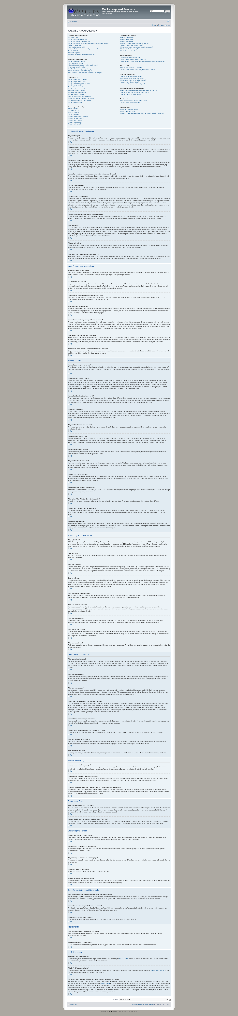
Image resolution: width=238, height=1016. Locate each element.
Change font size (168, 21)
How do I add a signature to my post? (79, 83)
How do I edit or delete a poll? (76, 89)
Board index (73, 21)
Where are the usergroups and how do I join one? (135, 43)
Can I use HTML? (73, 110)
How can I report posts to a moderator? (79, 96)
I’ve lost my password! (74, 45)
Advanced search (165, 13)
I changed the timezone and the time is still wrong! (83, 65)
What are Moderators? (127, 39)
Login (168, 25)
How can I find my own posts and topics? (132, 84)
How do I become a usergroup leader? (131, 45)
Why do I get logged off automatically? (79, 41)
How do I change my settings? (77, 61)
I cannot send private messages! (130, 57)
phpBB (111, 1011)
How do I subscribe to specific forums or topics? (134, 92)
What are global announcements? (78, 116)
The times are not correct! (75, 63)
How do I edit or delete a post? (77, 81)
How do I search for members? (129, 82)
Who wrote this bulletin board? (129, 109)
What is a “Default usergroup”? (129, 49)
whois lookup (105, 983)
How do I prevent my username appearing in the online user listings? (88, 43)
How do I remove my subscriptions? (131, 94)
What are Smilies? (73, 112)
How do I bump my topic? (75, 102)
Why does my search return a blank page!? (133, 80)
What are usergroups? (127, 41)
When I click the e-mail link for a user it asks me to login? (85, 72)
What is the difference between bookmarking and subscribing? (138, 90)
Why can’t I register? (74, 52)
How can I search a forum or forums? (131, 76)
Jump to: (115, 999)
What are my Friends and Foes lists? (131, 68)
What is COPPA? (73, 51)
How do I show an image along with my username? (83, 69)
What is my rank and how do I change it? (80, 70)
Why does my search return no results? (132, 78)
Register (161, 25)
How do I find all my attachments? (130, 102)
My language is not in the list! (76, 67)
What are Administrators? (127, 37)
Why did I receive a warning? (76, 94)
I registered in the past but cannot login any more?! (83, 49)
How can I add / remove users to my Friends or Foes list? (137, 69)
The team (134, 1004)
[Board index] (84, 12)
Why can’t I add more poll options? (78, 87)
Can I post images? (73, 114)
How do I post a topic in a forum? (78, 79)
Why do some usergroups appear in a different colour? (136, 47)
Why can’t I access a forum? (76, 90)
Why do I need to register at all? (77, 39)
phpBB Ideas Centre (157, 970)
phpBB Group (123, 959)
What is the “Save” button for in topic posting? (81, 98)
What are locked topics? (75, 122)
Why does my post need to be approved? (80, 100)
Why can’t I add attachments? (77, 92)
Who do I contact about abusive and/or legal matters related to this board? (142, 113)
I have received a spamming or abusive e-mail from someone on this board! (142, 61)
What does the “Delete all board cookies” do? (81, 54)
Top (71, 142)
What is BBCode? (73, 108)
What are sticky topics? (75, 120)
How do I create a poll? (75, 85)
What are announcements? (76, 118)
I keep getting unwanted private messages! (133, 59)
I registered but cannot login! (76, 47)
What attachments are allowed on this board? (133, 101)
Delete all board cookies (145, 1004)
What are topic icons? (74, 124)
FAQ (155, 25)
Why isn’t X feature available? (129, 111)
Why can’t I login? (73, 37)
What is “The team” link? (127, 51)
